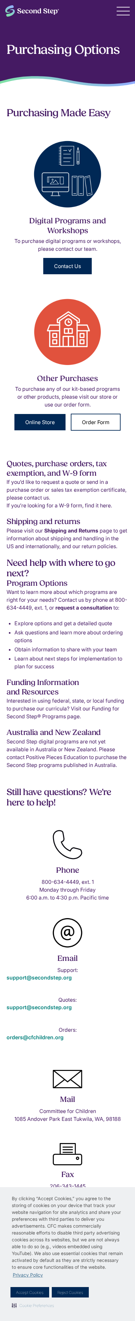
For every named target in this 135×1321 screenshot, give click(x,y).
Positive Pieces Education (57, 757)
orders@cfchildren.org (35, 1037)
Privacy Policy (28, 1275)
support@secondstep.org (39, 977)
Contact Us (67, 266)
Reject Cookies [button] (70, 1292)
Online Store (40, 422)
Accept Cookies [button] (30, 1292)
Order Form (95, 422)
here (105, 505)
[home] (32, 11)
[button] (32, 1305)
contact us (36, 497)
